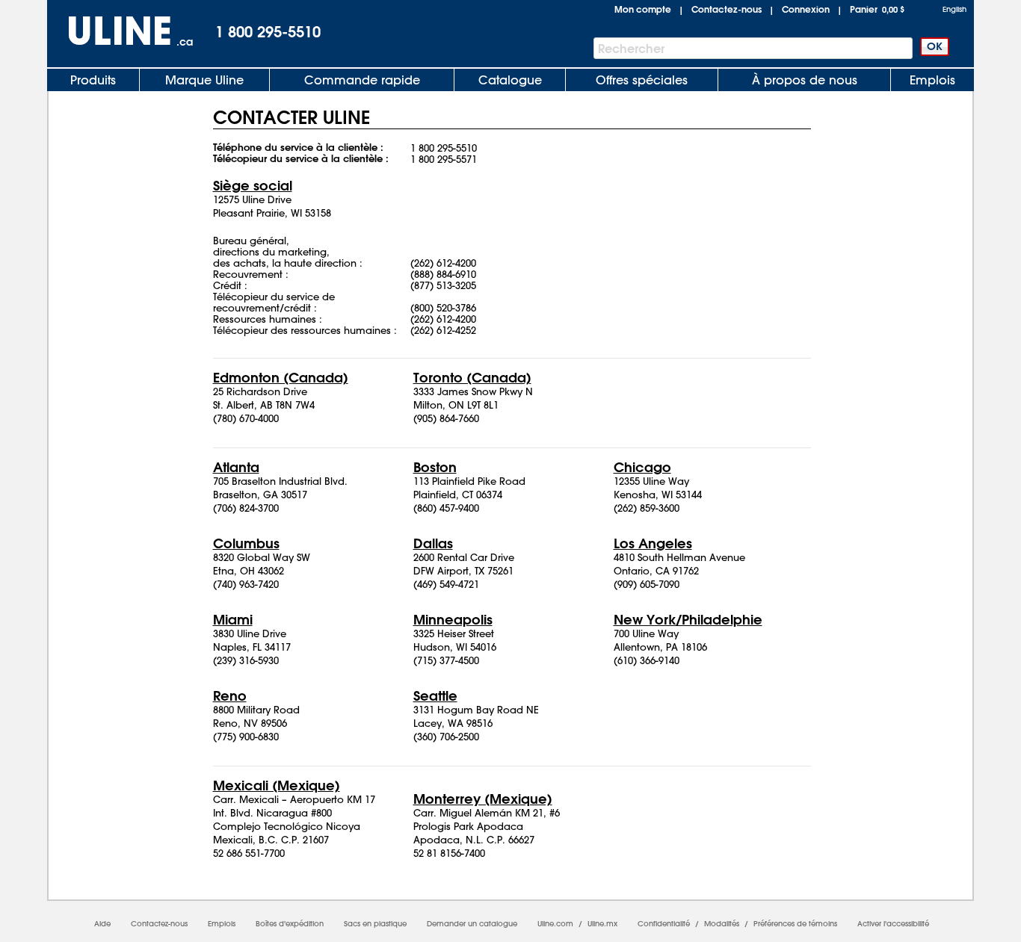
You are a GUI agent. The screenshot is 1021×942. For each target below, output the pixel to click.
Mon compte (642, 9)
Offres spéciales (642, 79)
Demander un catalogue (472, 924)
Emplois (932, 79)
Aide (102, 924)
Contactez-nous (726, 9)
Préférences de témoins (795, 924)
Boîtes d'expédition (290, 924)
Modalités (721, 924)
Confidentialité (664, 924)
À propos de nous (804, 79)
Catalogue (510, 79)
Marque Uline (204, 79)
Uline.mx (602, 924)
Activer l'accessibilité (893, 924)
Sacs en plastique (375, 924)
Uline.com (555, 924)
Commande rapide (362, 79)
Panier (877, 9)
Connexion (806, 9)
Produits (93, 79)
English (954, 9)
